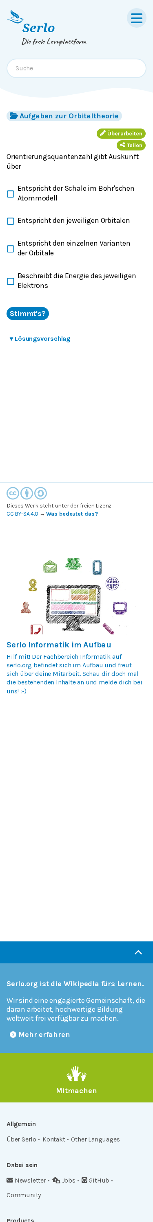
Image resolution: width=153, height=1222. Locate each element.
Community (24, 1195)
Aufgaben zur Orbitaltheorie (69, 115)
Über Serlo (21, 1139)
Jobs (68, 1180)
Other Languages (95, 1139)
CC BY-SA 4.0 (22, 513)
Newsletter (30, 1180)
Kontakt (53, 1139)
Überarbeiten (124, 133)
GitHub (99, 1180)
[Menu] (136, 18)
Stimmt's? (28, 313)
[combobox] (76, 68)
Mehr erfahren (44, 1034)
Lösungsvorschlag (40, 338)
